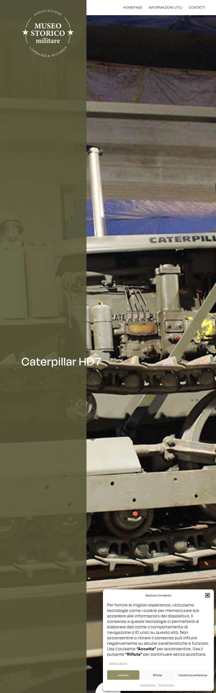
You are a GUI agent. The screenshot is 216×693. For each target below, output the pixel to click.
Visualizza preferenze (192, 675)
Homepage (132, 7)
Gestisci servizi (118, 663)
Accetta (123, 675)
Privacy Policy (166, 685)
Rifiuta (157, 675)
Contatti (197, 7)
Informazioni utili (165, 7)
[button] (207, 595)
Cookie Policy (148, 685)
